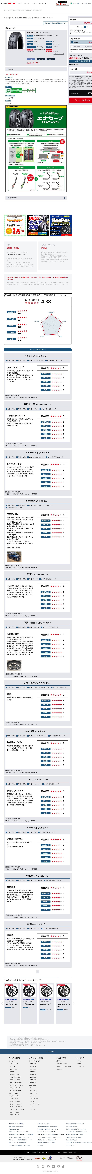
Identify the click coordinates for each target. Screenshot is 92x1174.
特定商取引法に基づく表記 (70, 1152)
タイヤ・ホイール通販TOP (10, 10)
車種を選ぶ (21, 10)
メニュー (33, 3)
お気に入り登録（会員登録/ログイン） (56, 23)
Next (74, 1003)
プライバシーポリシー (45, 1152)
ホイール (26, 3)
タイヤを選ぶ (28, 10)
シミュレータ (42, 3)
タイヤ (20, 3)
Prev (2, 1003)
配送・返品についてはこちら (17, 254)
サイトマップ (56, 1152)
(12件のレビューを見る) (59, 54)
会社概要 (26, 1152)
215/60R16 (53, 44)
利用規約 (34, 1152)
